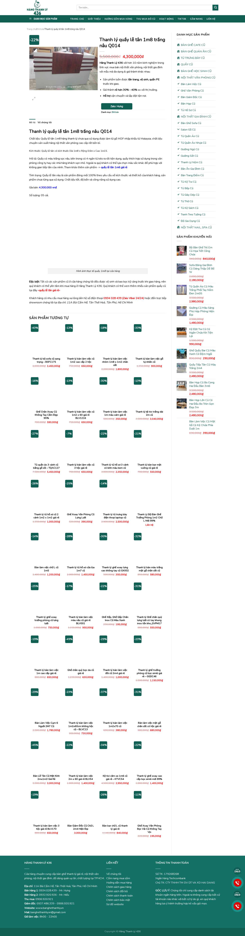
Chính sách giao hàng (118, 887)
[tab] (32, 122)
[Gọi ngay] (237, 882)
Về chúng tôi (45, 122)
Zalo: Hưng (116, 106)
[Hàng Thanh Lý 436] (49, 7)
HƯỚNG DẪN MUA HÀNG (118, 19)
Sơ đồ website (115, 904)
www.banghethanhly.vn (50, 908)
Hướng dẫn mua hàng (119, 882)
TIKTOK (182, 19)
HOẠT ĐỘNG (166, 19)
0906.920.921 (44, 899)
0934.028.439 (48, 890)
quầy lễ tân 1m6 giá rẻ (114, 167)
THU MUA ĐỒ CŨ (145, 19)
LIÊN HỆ (210, 19)
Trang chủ (31, 29)
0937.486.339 (45, 903)
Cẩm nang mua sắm (118, 878)
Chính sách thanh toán (119, 896)
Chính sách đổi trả (117, 891)
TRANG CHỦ (77, 19)
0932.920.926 (48, 895)
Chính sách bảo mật (118, 900)
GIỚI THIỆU (94, 19)
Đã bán (40, 29)
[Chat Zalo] (237, 871)
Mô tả (32, 122)
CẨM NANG (196, 19)
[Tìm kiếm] (215, 7)
